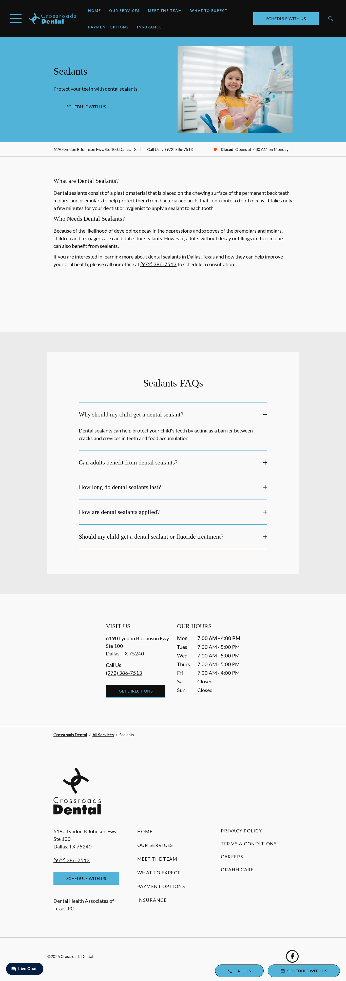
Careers (232, 856)
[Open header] (16, 18)
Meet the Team (165, 10)
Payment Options (108, 27)
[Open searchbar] (331, 18)
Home (94, 10)
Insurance (149, 27)
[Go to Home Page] (52, 18)
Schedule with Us (286, 18)
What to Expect (208, 10)
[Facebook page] (292, 956)
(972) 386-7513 (179, 149)
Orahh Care (237, 869)
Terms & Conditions (249, 843)
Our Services (124, 10)
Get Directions (136, 690)
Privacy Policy (241, 830)
